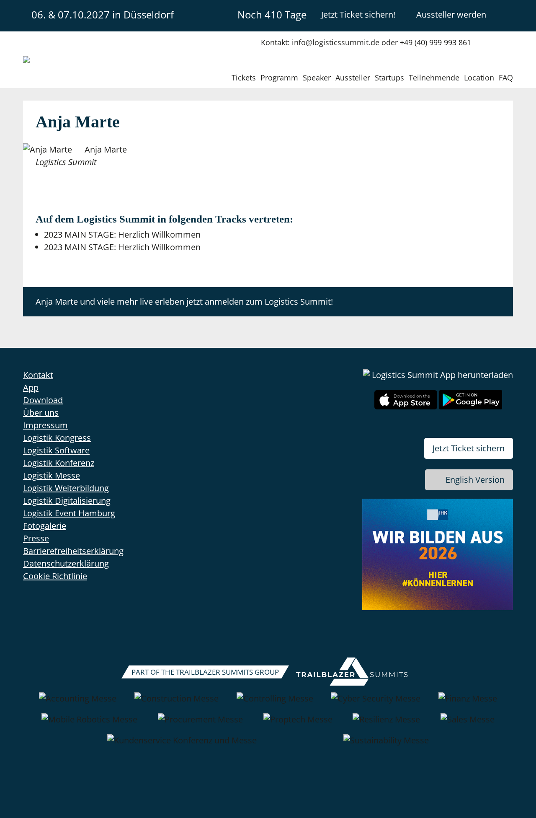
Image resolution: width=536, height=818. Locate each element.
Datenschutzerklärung (66, 563)
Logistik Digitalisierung (67, 500)
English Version (475, 479)
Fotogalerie (44, 525)
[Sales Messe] (467, 723)
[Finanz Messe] (467, 702)
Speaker (317, 77)
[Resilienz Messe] (386, 723)
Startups (389, 77)
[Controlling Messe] (274, 702)
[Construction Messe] (176, 702)
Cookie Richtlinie (55, 576)
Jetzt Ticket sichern (469, 448)
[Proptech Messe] (298, 723)
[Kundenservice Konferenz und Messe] (182, 744)
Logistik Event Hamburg (69, 513)
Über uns (41, 412)
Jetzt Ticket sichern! (358, 14)
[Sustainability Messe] (386, 744)
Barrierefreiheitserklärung (73, 551)
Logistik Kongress (57, 437)
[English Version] (506, 14)
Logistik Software (56, 450)
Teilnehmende (434, 77)
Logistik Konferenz (58, 463)
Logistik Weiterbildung (66, 488)
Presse (36, 538)
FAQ (506, 77)
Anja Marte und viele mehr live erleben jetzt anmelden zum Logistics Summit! (184, 301)
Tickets (244, 77)
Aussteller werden (451, 14)
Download (43, 400)
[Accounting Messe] (78, 702)
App (31, 387)
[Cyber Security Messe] (376, 702)
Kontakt (38, 375)
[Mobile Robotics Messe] (89, 723)
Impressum (45, 425)
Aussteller (352, 77)
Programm (279, 77)
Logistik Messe (51, 475)
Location (479, 77)
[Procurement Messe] (200, 723)
